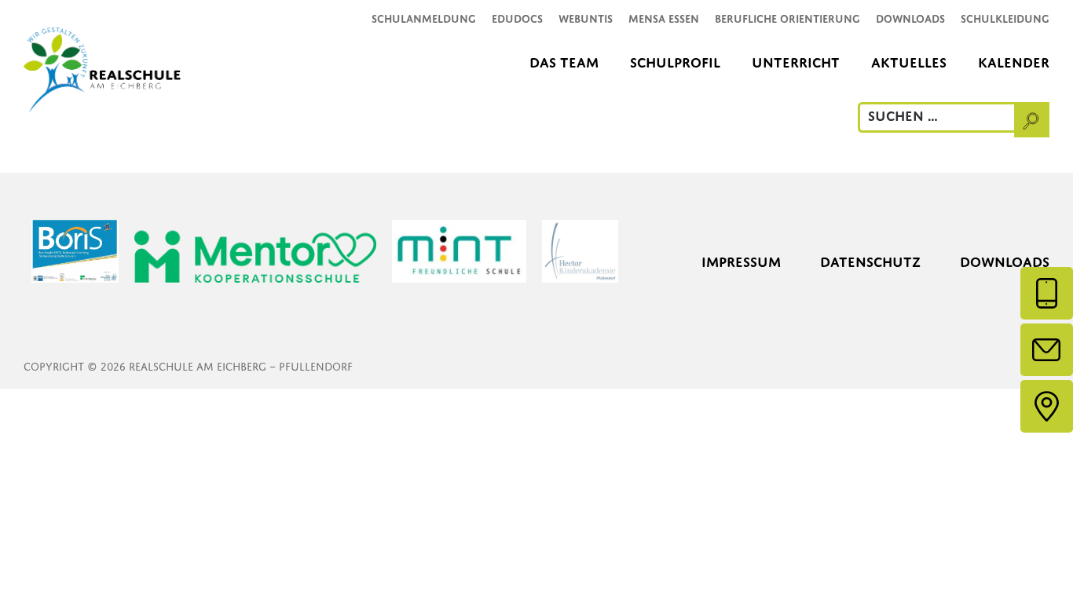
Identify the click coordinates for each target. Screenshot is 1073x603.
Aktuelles (909, 62)
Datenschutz (870, 262)
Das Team (564, 62)
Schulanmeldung (424, 19)
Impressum (741, 262)
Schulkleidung (1005, 19)
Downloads (910, 19)
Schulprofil (675, 62)
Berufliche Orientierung (787, 19)
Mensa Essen (663, 19)
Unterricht (796, 62)
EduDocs (517, 19)
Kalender (1013, 62)
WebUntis (585, 19)
